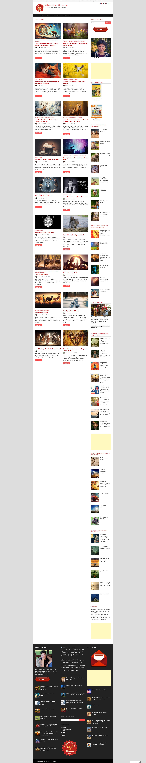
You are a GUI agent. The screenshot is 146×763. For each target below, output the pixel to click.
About (42, 15)
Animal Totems (47, 39)
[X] (104, 3)
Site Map (52, 15)
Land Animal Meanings (68, 41)
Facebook (63, 727)
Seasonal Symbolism (49, 117)
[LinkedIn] (108, 3)
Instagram (63, 734)
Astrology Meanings (68, 155)
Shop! (74, 15)
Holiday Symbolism (83, 39)
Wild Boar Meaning (41, 274)
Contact (59, 15)
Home (37, 15)
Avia (39, 47)
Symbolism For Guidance (79, 41)
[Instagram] (107, 3)
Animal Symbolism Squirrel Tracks (74, 235)
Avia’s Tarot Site (67, 15)
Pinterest (63, 732)
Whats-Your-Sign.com (56, 5)
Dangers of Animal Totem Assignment (47, 159)
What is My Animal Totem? (43, 196)
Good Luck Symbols (48, 346)
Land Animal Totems (41, 312)
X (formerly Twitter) (66, 729)
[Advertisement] (101, 71)
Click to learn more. (96, 57)
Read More (39, 58)
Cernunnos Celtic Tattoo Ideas (44, 232)
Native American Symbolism (79, 155)
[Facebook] (100, 3)
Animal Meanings (39, 39)
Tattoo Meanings (67, 194)
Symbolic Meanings (44, 310)
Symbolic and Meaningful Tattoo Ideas (75, 196)
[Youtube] (102, 3)
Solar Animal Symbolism (70, 273)
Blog (47, 15)
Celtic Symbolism (75, 346)
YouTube (63, 730)
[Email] (110, 3)
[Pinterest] (105, 3)
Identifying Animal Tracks (71, 311)
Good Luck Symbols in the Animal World (48, 349)
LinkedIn (63, 735)
